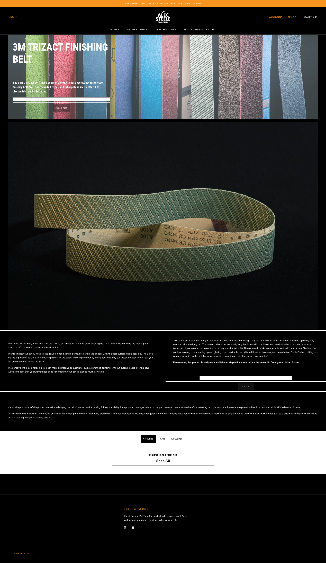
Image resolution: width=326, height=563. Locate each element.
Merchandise (166, 29)
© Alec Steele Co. (26, 553)
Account (276, 17)
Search (293, 17)
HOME (114, 29)
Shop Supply (137, 29)
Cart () (311, 17)
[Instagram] (125, 527)
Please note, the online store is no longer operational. (163, 3)
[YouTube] (133, 527)
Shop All (163, 461)
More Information (200, 29)
